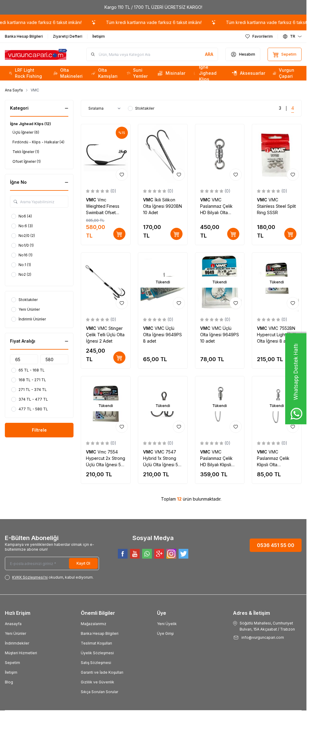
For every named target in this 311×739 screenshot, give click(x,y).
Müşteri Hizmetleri (21, 653)
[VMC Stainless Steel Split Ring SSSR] (276, 153)
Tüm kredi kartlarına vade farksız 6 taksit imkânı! (137, 22)
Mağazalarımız (93, 623)
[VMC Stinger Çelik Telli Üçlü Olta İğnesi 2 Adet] (105, 282)
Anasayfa (13, 623)
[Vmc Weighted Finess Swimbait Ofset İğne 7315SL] (105, 153)
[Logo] (36, 54)
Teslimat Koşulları (96, 643)
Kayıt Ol (83, 563)
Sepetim (12, 662)
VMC (91, 199)
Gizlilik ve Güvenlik (97, 682)
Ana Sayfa (14, 90)
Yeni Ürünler (15, 633)
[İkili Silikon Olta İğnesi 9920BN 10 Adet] (162, 153)
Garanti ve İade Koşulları (102, 672)
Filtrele (39, 430)
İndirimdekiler (17, 643)
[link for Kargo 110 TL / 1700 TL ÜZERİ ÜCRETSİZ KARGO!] (153, 7)
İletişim (11, 672)
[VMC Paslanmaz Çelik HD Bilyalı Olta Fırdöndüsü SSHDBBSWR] (219, 153)
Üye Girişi (165, 633)
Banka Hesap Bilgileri (99, 633)
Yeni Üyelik (167, 623)
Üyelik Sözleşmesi (97, 653)
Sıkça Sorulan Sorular (99, 691)
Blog (9, 682)
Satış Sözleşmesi (96, 662)
